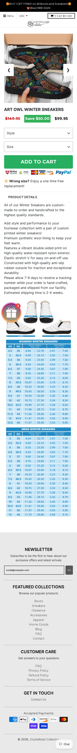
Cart (63, 15)
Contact (38, 638)
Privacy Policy (38, 670)
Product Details (22, 197)
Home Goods (38, 624)
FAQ (38, 634)
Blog (38, 629)
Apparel (38, 620)
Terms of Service (39, 680)
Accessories (38, 615)
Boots (38, 601)
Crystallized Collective (45, 739)
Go (69, 570)
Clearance (39, 610)
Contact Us (38, 699)
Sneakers (38, 606)
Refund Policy (39, 675)
